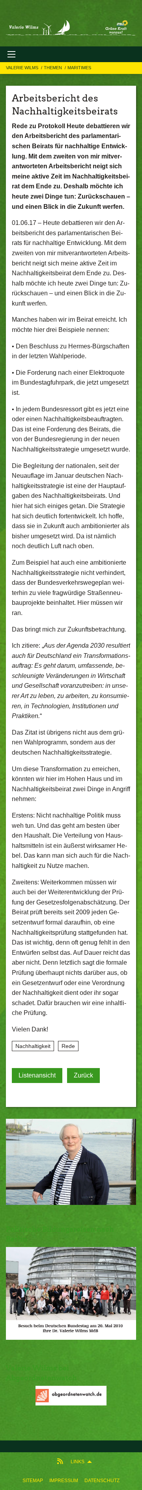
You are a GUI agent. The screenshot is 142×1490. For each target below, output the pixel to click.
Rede (68, 1046)
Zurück (83, 1075)
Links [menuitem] (77, 1461)
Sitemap (32, 1480)
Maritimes (79, 67)
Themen (53, 67)
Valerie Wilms (22, 67)
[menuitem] (32, 1480)
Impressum (63, 1480)
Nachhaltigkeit (32, 1046)
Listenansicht (37, 1075)
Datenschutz (102, 1480)
